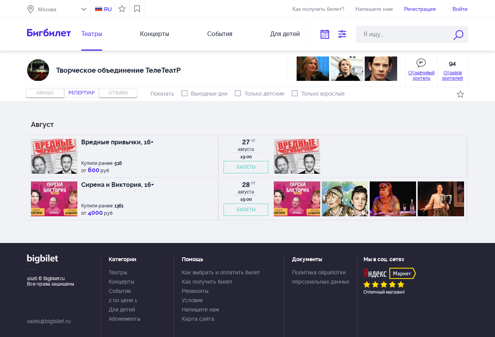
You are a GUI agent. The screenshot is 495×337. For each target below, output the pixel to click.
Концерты (154, 34)
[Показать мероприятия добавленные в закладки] (137, 8)
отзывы (118, 93)
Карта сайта (198, 319)
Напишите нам (374, 9)
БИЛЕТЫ (246, 167)
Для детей (285, 34)
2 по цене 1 (123, 300)
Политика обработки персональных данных (320, 277)
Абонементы (124, 319)
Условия (192, 300)
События (219, 34)
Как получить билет (207, 282)
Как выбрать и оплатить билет (221, 272)
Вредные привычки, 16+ (117, 142)
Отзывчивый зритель (421, 75)
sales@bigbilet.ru (48, 321)
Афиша (45, 93)
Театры (91, 34)
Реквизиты (195, 291)
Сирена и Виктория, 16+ (117, 184)
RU (108, 9)
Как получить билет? (318, 9)
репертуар (81, 93)
